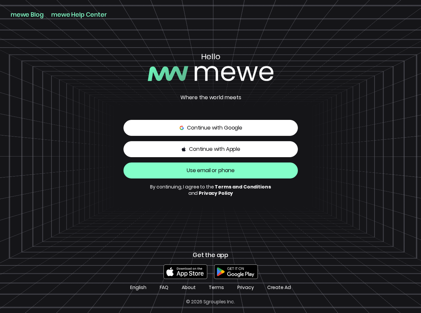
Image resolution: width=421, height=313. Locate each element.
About (188, 287)
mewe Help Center (78, 15)
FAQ (164, 287)
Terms (216, 287)
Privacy (245, 287)
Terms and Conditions (243, 186)
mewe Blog (27, 15)
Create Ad (279, 287)
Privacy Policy (216, 193)
